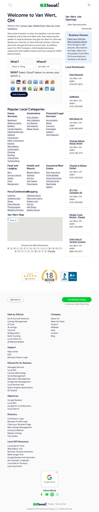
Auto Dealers (33, 117)
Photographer (14, 207)
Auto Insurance (53, 172)
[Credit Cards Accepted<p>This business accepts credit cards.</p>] (24, 81)
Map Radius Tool (15, 448)
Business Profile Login (17, 421)
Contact (54, 333)
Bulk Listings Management (19, 427)
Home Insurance (53, 178)
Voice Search (13, 408)
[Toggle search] (10, 5)
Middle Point (39, 25)
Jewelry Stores (33, 210)
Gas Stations (32, 126)
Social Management (16, 376)
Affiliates (55, 327)
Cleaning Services (15, 132)
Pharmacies (32, 184)
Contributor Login (15, 418)
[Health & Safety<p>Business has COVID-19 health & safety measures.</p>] (46, 88)
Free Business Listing (76, 299)
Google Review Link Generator (21, 457)
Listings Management (17, 321)
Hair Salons (32, 181)
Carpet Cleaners (14, 129)
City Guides (12, 436)
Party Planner (13, 204)
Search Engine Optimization (20, 387)
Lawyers (50, 132)
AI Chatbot (12, 390)
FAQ (9, 354)
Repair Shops (33, 129)
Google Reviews (14, 400)
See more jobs (87, 28)
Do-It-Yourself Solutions (18, 318)
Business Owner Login (17, 357)
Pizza (9, 181)
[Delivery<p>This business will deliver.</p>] (46, 81)
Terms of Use (60, 504)
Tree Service (12, 158)
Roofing (11, 155)
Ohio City (50, 25)
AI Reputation (13, 333)
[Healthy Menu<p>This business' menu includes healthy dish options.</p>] (41, 88)
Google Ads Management (19, 381)
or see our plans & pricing (77, 304)
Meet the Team (58, 321)
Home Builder (52, 175)
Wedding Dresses (15, 210)
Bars (9, 172)
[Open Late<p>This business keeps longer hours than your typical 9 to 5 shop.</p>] (18, 81)
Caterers (11, 195)
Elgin (30, 25)
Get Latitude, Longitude (18, 460)
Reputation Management (18, 378)
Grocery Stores (14, 175)
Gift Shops (31, 207)
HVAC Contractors (15, 140)
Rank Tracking (13, 336)
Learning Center (14, 466)
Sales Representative (76, 24)
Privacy (51, 504)
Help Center (12, 351)
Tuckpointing (13, 161)
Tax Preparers (52, 134)
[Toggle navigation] (89, 5)
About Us (55, 318)
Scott (57, 25)
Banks (49, 123)
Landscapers (13, 149)
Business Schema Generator (20, 451)
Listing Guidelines (15, 430)
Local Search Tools (15, 445)
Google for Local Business (19, 406)
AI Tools (11, 324)
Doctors (30, 178)
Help (53, 330)
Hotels (10, 178)
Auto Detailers (33, 120)
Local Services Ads (15, 384)
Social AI (11, 330)
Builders (11, 126)
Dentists (30, 175)
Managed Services (15, 367)
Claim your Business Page (19, 424)
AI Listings (12, 327)
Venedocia (12, 28)
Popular (51, 251)
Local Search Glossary (17, 463)
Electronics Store (34, 198)
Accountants (52, 120)
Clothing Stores (34, 195)
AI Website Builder (15, 341)
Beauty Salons (33, 172)
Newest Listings (14, 433)
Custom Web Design (16, 373)
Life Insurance (52, 181)
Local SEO (11, 370)
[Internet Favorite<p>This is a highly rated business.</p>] (52, 88)
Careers (54, 324)
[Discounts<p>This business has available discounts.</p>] (52, 81)
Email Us (16, 299)
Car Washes (32, 123)
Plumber (11, 152)
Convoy (23, 25)
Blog (53, 336)
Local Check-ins (14, 339)
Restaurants (13, 184)
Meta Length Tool (15, 454)
